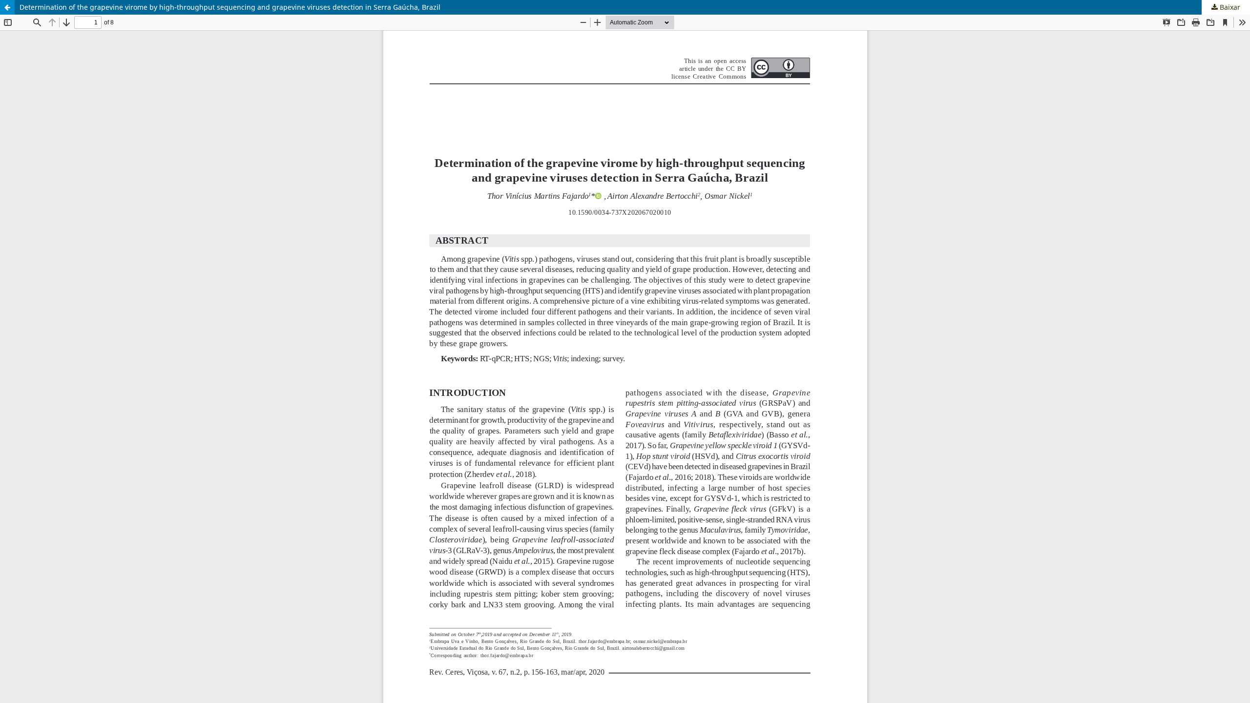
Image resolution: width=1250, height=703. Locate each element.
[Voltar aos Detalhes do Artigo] (7, 7)
